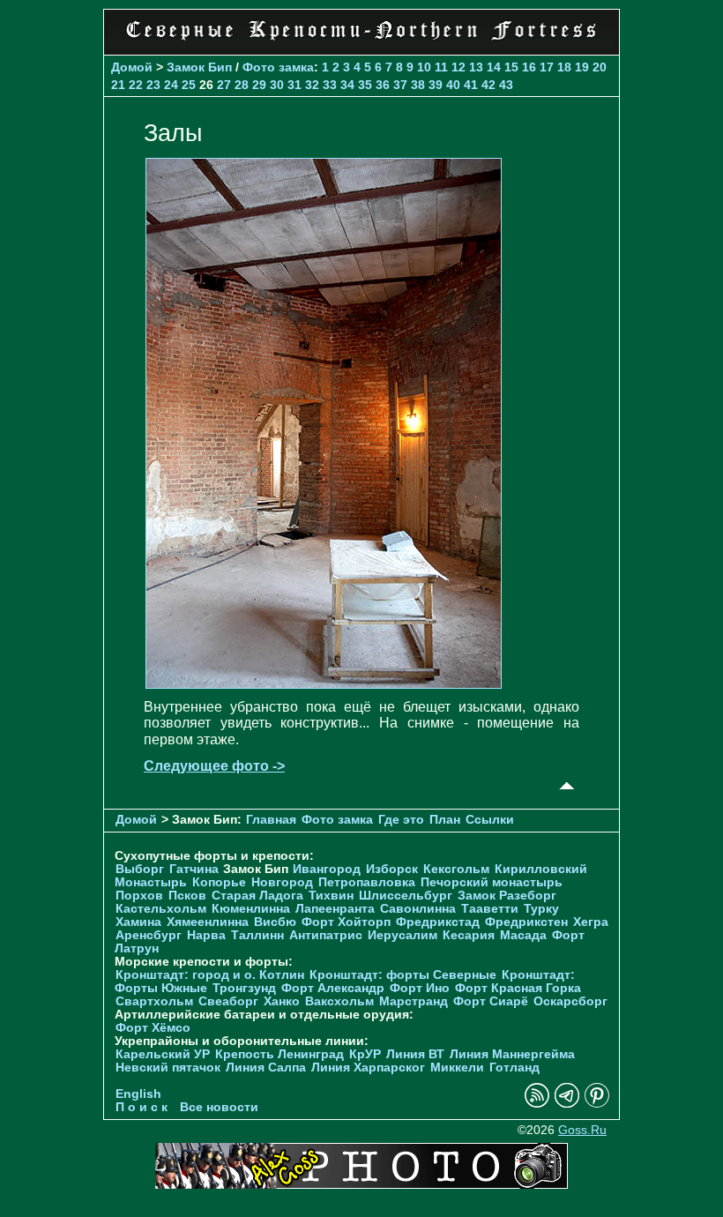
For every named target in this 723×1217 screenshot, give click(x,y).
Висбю (275, 922)
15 (511, 67)
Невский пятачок (168, 1067)
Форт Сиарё (490, 1001)
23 (153, 85)
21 (118, 85)
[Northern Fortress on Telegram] (567, 1103)
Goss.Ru (582, 1130)
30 (277, 85)
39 (436, 85)
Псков (187, 895)
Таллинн (257, 935)
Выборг (140, 869)
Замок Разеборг (507, 895)
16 (529, 67)
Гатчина (194, 869)
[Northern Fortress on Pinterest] (597, 1103)
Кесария (469, 935)
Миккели (457, 1067)
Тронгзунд (244, 988)
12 (458, 67)
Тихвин (331, 895)
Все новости (219, 1107)
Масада (523, 935)
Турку (541, 908)
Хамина (138, 922)
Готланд (514, 1067)
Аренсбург (149, 935)
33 (330, 85)
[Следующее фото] (323, 683)
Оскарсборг (570, 1001)
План (444, 819)
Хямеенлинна (208, 922)
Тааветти (489, 908)
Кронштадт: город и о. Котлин (210, 975)
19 (582, 67)
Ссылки (490, 819)
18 (564, 67)
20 (600, 67)
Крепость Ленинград (279, 1054)
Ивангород (327, 869)
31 (294, 85)
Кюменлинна (251, 908)
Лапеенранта (335, 908)
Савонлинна (418, 908)
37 (400, 85)
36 (383, 85)
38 (418, 85)
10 (424, 67)
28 (242, 85)
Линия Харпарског (368, 1067)
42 (488, 85)
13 (476, 67)
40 (453, 85)
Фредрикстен (526, 922)
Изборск (392, 869)
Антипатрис (325, 935)
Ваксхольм (339, 1001)
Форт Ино (420, 988)
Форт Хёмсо (153, 1027)
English (138, 1094)
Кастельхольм (161, 908)
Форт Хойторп (346, 922)
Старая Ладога (257, 895)
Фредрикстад (438, 922)
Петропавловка (366, 882)
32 (312, 85)
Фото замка (278, 67)
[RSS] (537, 1103)
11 (441, 67)
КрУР (365, 1054)
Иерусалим (402, 935)
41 (471, 85)
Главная (271, 819)
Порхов (139, 895)
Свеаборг (228, 1001)
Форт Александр (332, 988)
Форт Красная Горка (518, 988)
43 (506, 85)
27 (224, 85)
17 (547, 67)
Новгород (282, 882)
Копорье (219, 882)
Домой (132, 67)
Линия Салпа (266, 1067)
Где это (401, 819)
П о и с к (142, 1107)
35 (365, 85)
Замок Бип (199, 67)
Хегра (590, 922)
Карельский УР (163, 1054)
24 (171, 85)
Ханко (282, 1001)
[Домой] (361, 43)
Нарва (206, 935)
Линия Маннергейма (512, 1054)
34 (347, 85)
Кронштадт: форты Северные (402, 975)
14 (494, 67)
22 (136, 85)
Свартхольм (154, 1001)
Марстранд (413, 1001)
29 (259, 85)
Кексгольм (456, 869)
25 (189, 85)
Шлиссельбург (405, 895)
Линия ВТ (415, 1054)
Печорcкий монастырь (492, 882)
